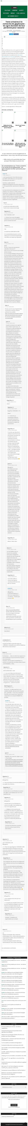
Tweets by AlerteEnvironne (8, 1116)
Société (21, 10)
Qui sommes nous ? (13, 16)
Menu (14, 7)
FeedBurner (17, 1107)
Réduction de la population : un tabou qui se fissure (8, 126)
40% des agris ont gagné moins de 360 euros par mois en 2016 (20, 145)
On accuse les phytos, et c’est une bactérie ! (8, 144)
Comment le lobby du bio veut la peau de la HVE (12, 1045)
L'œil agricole (5, 31)
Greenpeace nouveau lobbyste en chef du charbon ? (14, 1070)
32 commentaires (17, 30)
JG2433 (9, 588)
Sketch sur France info (20, 126)
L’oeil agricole (20, 13)
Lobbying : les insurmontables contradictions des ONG (14, 1055)
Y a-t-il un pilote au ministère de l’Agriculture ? (12, 1042)
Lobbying (14, 10)
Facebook (16, 34)
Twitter (11, 34)
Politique (7, 10)
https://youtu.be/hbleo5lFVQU (12, 610)
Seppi (4, 173)
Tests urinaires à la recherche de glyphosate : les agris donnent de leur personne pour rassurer (14, 24)
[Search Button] (20, 15)
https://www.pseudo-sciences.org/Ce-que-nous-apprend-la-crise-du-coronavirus (13, 746)
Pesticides (6, 13)
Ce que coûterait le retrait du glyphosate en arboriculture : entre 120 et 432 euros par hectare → (14, 155)
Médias (13, 13)
